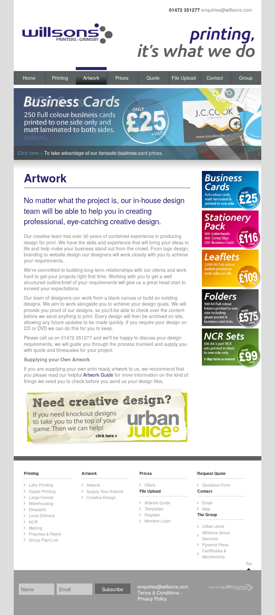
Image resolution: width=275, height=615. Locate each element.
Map (206, 508)
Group (246, 77)
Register (152, 514)
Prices (121, 77)
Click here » (30, 152)
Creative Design (101, 497)
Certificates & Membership (214, 553)
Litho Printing (41, 485)
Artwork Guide (98, 374)
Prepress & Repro (45, 534)
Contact (215, 77)
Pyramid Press (215, 544)
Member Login (158, 521)
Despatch (37, 509)
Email (207, 502)
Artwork (91, 77)
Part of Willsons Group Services (232, 589)
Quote (153, 77)
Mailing (35, 528)
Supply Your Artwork (105, 491)
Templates (154, 508)
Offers (150, 485)
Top (248, 563)
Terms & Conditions (158, 592)
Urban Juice (213, 526)
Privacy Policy (152, 598)
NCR (33, 522)
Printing (60, 77)
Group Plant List (43, 540)
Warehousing (41, 503)
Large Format (41, 497)
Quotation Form (216, 485)
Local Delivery (42, 515)
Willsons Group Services (216, 535)
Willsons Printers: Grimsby (63, 35)
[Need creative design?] (107, 416)
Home (29, 77)
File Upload (184, 77)
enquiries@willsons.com (226, 9)
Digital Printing (42, 491)
